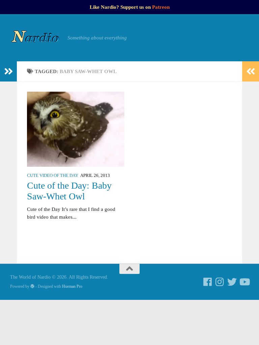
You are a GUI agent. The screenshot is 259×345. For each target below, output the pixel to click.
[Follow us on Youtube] (244, 282)
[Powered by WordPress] (32, 286)
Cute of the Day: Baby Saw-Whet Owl (69, 190)
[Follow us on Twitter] (232, 282)
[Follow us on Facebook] (207, 282)
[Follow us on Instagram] (220, 282)
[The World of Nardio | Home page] (35, 38)
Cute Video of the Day (52, 175)
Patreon (161, 7)
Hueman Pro (72, 286)
